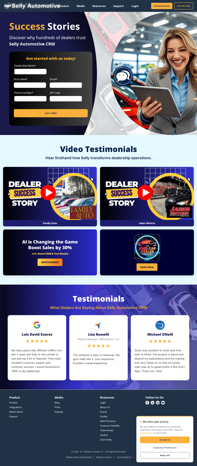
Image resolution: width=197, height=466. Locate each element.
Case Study (106, 439)
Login (135, 6)
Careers (104, 434)
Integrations (15, 407)
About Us (105, 407)
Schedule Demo (162, 5)
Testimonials (106, 430)
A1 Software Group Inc (91, 451)
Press (57, 407)
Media (81, 6)
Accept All (165, 440)
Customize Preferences (165, 447)
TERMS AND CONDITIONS (79, 457)
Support (118, 6)
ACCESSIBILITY (124, 457)
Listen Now (147, 267)
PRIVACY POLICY (104, 457)
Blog (57, 402)
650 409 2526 (184, 5)
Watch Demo (16, 411)
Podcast (59, 411)
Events (103, 411)
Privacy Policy (146, 433)
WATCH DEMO (50, 262)
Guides (103, 416)
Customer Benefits (110, 425)
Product (63, 6)
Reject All (165, 455)
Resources (99, 6)
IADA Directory (108, 421)
